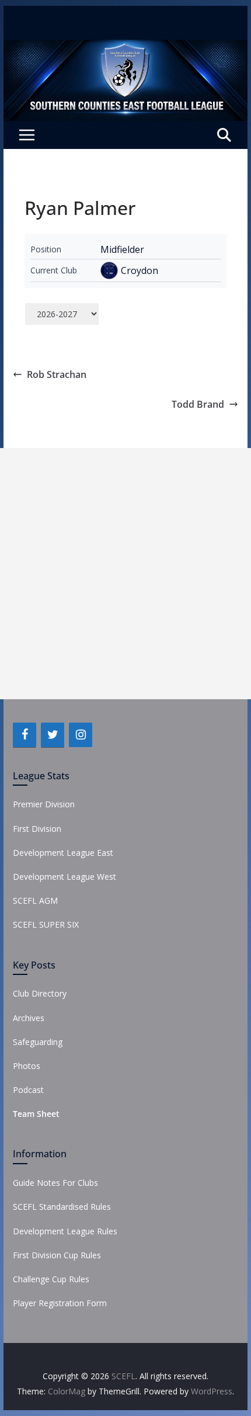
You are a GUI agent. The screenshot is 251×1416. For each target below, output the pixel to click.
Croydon (139, 270)
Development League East (63, 852)
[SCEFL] (125, 47)
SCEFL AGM (35, 900)
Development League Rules (65, 1231)
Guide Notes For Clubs (55, 1182)
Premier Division (44, 804)
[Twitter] (52, 735)
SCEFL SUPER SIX (46, 924)
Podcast (28, 1089)
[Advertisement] (125, 573)
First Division (37, 828)
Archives (28, 1017)
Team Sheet (36, 1113)
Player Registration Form (60, 1303)
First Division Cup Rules (57, 1255)
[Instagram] (80, 735)
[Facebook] (24, 735)
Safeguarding (37, 1041)
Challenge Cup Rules (51, 1279)
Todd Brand (198, 404)
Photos (26, 1065)
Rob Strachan (56, 374)
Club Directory (40, 993)
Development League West (64, 876)
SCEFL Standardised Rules (62, 1206)
